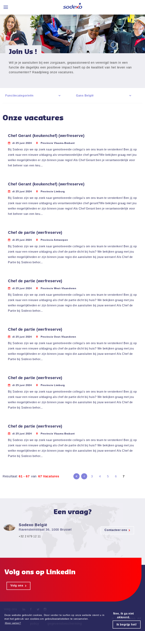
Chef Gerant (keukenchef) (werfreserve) (46, 135)
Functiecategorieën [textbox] (19, 95)
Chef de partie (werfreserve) (35, 232)
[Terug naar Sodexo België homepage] (72, 7)
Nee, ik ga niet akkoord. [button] (123, 615)
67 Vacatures (48, 476)
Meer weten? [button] (13, 623)
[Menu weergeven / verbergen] (6, 7)
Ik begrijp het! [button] (127, 624)
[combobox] (33, 96)
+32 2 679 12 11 (30, 536)
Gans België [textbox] (85, 95)
